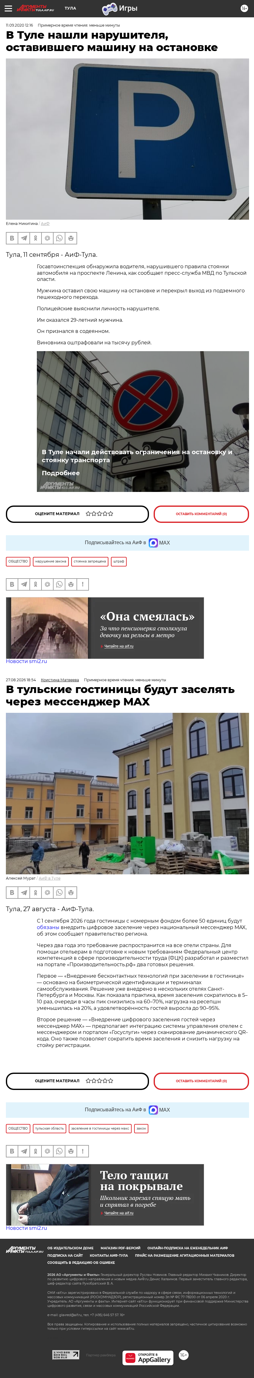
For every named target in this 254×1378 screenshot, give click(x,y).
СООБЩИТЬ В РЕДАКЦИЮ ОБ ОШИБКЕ (81, 1263)
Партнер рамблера (101, 1355)
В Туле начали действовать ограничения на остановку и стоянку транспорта (137, 456)
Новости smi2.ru (26, 661)
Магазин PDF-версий (120, 1248)
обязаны (48, 927)
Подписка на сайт (65, 1256)
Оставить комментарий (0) (201, 514)
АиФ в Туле (49, 878)
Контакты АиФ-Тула (109, 1256)
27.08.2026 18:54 (21, 680)
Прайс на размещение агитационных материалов (184, 1256)
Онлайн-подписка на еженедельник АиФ (187, 1248)
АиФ (45, 223)
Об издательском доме (70, 1248)
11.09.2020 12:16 (19, 25)
